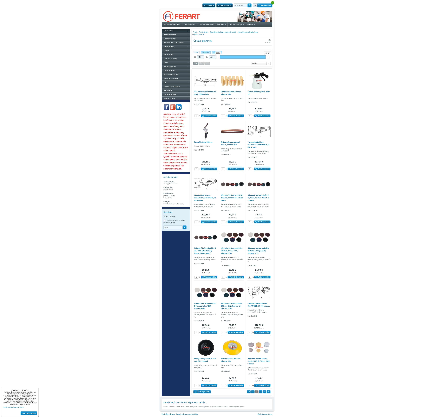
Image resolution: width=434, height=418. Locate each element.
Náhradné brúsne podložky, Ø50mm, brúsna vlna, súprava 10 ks (232, 250)
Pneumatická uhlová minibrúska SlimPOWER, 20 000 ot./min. (205, 197)
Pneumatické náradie (171, 78)
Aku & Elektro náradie (171, 74)
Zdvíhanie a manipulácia (172, 86)
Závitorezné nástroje (170, 58)
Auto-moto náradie (170, 35)
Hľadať (249, 5)
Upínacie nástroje (169, 70)
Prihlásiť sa (210, 5)
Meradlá (166, 50)
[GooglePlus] (173, 109)
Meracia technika (169, 98)
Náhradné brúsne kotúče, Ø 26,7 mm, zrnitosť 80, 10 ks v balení (232, 197)
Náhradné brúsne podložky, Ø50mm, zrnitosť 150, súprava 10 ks (205, 305)
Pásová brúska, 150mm (203, 142)
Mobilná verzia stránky (265, 414)
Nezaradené (168, 90)
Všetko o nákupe (236, 24)
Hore (195, 391)
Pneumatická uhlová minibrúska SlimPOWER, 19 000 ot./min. (258, 144)
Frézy (166, 62)
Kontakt (250, 24)
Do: (207, 57)
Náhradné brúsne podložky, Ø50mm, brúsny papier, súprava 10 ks (258, 250)
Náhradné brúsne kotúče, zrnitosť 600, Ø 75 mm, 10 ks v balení (259, 361)
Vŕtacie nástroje (169, 47)
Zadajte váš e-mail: (169, 216)
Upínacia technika (170, 94)
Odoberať (184, 227)
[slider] (218, 57)
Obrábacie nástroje (170, 39)
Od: (195, 57)
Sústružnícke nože (170, 66)
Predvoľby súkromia (168, 414)
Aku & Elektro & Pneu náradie (174, 43)
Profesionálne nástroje (172, 24)
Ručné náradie (168, 31)
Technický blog (190, 24)
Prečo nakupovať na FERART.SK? (212, 24)
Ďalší (268, 391)
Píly (165, 82)
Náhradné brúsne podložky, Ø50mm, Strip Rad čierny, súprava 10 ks (232, 305)
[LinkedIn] (179, 109)
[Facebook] (166, 109)
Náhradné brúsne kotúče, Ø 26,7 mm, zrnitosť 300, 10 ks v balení (258, 197)
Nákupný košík (266, 5)
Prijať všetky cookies (29, 413)
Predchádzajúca (249, 391)
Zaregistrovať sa (225, 5)
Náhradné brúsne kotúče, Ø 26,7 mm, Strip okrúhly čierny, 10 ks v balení (205, 250)
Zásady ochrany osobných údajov (187, 414)
